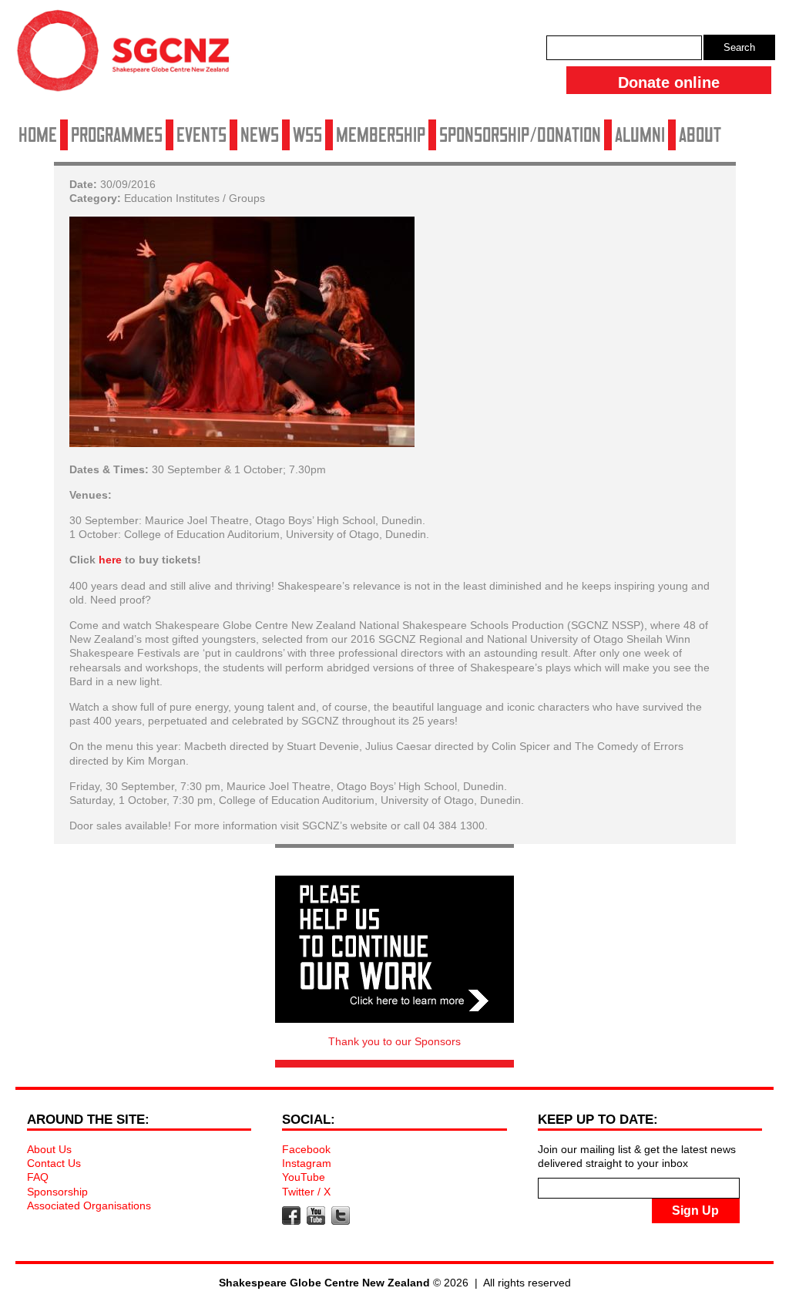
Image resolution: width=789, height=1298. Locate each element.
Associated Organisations (89, 1205)
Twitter (340, 1215)
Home (37, 135)
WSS (307, 135)
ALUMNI (640, 135)
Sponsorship (57, 1191)
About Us (49, 1149)
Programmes (117, 135)
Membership (380, 135)
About (700, 135)
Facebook (306, 1149)
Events (201, 135)
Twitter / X (306, 1191)
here (110, 559)
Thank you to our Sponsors (394, 1041)
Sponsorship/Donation (520, 135)
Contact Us (54, 1163)
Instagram (306, 1163)
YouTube (303, 1177)
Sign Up (695, 1210)
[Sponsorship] (394, 949)
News (259, 135)
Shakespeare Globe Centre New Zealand (131, 56)
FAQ (38, 1177)
